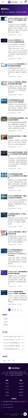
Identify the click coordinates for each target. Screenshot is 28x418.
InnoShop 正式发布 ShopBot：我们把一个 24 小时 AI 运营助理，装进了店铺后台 (17, 20)
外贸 (13, 360)
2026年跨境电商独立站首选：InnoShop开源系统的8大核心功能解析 (17, 175)
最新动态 (21, 392)
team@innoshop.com (8, 404)
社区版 (7, 383)
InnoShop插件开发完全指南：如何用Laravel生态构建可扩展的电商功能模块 (17, 154)
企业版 (7, 386)
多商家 (7, 392)
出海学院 (5, 324)
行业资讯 (5, 321)
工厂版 (7, 389)
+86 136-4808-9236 (8, 407)
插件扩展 (21, 383)
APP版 (7, 395)
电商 (4, 360)
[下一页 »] (21, 310)
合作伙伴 (21, 395)
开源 (9, 360)
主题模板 (21, 386)
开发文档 (21, 389)
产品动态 (5, 318)
